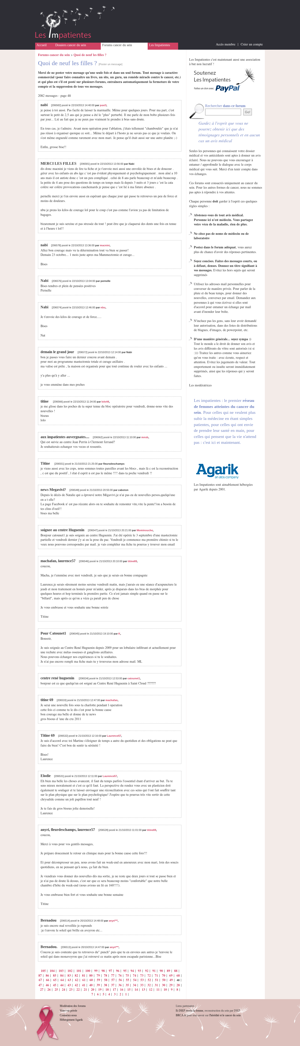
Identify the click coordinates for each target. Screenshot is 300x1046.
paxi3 (103, 105)
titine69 (132, 561)
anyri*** (113, 920)
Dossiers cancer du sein (70, 45)
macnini (105, 245)
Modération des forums (73, 1006)
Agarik (203, 489)
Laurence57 (114, 735)
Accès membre (225, 44)
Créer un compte (252, 44)
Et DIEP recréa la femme (189, 1010)
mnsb (144, 437)
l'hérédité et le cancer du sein (225, 1015)
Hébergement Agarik (71, 1019)
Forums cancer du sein (117, 45)
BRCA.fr (181, 1015)
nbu (103, 307)
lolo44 (105, 401)
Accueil (42, 45)
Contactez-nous (68, 1015)
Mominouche (145, 530)
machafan (111, 700)
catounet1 (134, 678)
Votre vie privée (68, 1010)
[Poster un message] (110, 64)
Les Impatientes (159, 45)
